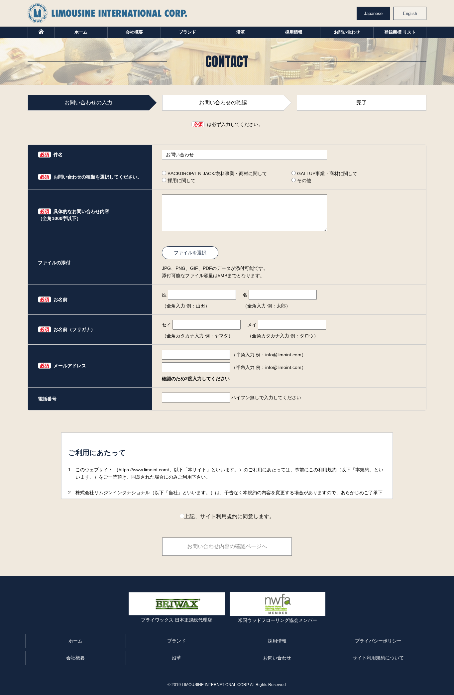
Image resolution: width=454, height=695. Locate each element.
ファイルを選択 (190, 252)
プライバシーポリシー (378, 640)
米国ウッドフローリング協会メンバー (277, 620)
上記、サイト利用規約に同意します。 (229, 516)
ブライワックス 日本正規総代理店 (176, 620)
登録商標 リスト (400, 32)
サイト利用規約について (378, 657)
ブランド (187, 32)
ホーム (80, 32)
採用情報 (293, 32)
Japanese (373, 13)
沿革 (240, 32)
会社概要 (134, 32)
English (410, 13)
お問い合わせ (347, 32)
